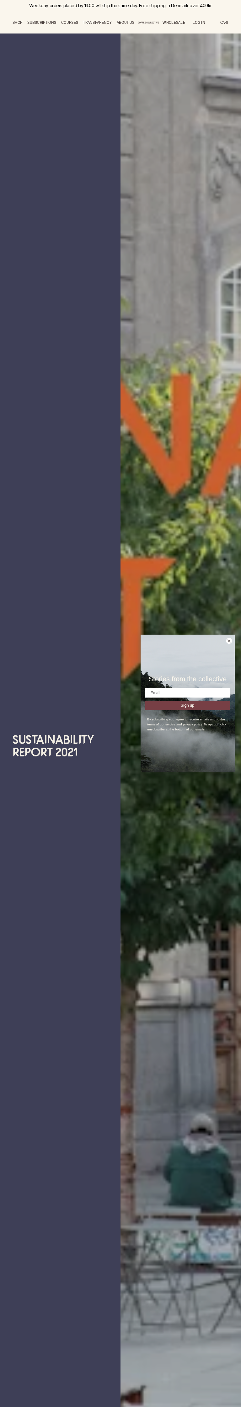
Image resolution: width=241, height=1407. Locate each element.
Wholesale (174, 22)
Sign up (188, 705)
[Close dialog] (229, 641)
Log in (199, 22)
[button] (224, 23)
